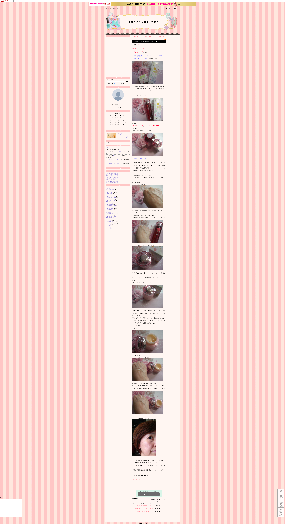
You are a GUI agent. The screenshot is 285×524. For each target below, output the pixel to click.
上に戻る (281, 515)
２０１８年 (108, 219)
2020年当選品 (109, 228)
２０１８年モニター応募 (111, 216)
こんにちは (116, 159)
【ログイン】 (177, 8)
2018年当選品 (109, 220)
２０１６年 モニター (110, 199)
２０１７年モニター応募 (111, 205)
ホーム (107, 8)
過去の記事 (281, 502)
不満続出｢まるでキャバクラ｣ (112, 178)
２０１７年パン (109, 211)
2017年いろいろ (109, 212)
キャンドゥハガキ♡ (117, 151)
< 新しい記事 (136, 36)
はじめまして (116, 163)
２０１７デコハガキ (110, 208)
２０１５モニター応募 (110, 196)
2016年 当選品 (109, 203)
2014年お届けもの (110, 189)
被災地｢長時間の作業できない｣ (112, 179)
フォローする (281, 497)
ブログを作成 (277, 1)
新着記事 (281, 511)
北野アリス (108, 147)
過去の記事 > (162, 36)
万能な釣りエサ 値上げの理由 (112, 181)
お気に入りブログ (118, 140)
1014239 (175, 6)
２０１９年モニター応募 (111, 223)
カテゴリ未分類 (109, 187)
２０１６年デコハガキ (110, 200)
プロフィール (115, 8)
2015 (107, 191)
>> (267, 1)
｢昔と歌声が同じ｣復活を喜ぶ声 (112, 177)
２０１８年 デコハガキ (111, 213)
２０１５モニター (109, 195)
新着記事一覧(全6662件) (149, 36)
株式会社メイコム (136, 479)
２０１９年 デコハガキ (111, 221)
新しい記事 (281, 506)
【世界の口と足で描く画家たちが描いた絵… (145, 505)
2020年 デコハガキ (110, 227)
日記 (110, 8)
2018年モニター (109, 217)
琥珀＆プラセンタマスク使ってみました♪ (144, 511)
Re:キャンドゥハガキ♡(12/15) (118, 147)
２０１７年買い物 (109, 209)
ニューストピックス (118, 171)
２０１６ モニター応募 (111, 197)
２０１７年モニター (110, 207)
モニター (115, 155)
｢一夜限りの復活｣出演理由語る (112, 182)
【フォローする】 (170, 8)
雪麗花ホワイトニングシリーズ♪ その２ (144, 508)
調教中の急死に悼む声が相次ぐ (112, 175)
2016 (107, 201)
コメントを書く (162, 501)
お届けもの (108, 188)
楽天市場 (282, 1)
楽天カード (118, 130)
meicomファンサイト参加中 (138, 48)
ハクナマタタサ (109, 159)
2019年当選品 (109, 224)
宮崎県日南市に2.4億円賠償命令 (112, 173)
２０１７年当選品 (109, 204)
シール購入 (108, 225)
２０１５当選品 (109, 193)
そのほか (16, 1)
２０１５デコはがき (110, 192)
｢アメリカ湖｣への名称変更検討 (112, 174)
